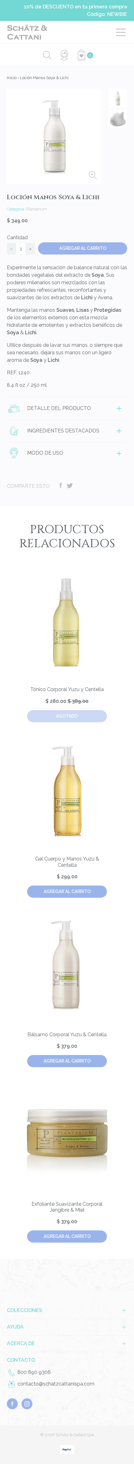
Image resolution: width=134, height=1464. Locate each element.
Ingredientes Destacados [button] (62, 430)
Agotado (67, 716)
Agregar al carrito (67, 891)
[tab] (67, 408)
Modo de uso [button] (44, 453)
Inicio (12, 77)
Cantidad (17, 237)
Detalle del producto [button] (58, 408)
